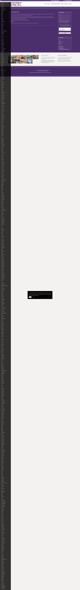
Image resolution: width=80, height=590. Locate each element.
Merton (2, 421)
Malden (2, 407)
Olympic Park (2, 458)
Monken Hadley (3, 432)
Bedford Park (2, 51)
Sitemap (50, 72)
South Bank (2, 499)
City (1, 136)
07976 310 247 (56, 0)
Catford (2, 114)
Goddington (2, 259)
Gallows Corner (3, 254)
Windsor (2, 581)
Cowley (2, 154)
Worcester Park (3, 588)
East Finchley (2, 199)
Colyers (2, 147)
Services (31, 72)
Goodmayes (2, 262)
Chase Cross (2, 121)
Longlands (2, 399)
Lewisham (2, 385)
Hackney (2, 273)
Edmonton (2, 207)
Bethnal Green (3, 62)
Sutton (2, 522)
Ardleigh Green (3, 21)
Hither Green (2, 329)
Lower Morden (3, 403)
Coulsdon (2, 151)
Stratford (2, 518)
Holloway (2, 333)
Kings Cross (2, 366)
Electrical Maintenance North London (37, 72)
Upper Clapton (3, 548)
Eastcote (2, 203)
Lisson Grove (2, 391)
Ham (1, 281)
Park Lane (2, 462)
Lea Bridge (2, 380)
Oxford (2, 459)
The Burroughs (3, 529)
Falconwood (2, 229)
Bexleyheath (2, 65)
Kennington (2, 354)
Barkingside (2, 32)
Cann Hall (2, 107)
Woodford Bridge (3, 585)
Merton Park (2, 422)
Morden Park (2, 436)
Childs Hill (2, 128)
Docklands (2, 184)
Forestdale (2, 243)
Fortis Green (2, 244)
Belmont (2, 55)
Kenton (2, 359)
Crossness (2, 166)
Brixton (2, 88)
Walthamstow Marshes (4, 559)
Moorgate (2, 433)
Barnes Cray (2, 36)
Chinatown (2, 129)
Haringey (2, 295)
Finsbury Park (2, 236)
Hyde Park (2, 344)
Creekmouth (2, 159)
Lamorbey (2, 377)
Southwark (2, 510)
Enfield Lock (2, 221)
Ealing (2, 191)
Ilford (2, 347)
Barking (2, 29)
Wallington (2, 555)
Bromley (2, 91)
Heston (2, 322)
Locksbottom (2, 395)
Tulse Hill (2, 544)
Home (29, 72)
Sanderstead (2, 485)
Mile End (2, 425)
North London (3, 451)
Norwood (2, 454)
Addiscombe (2, 7)
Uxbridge (2, 551)
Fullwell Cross (2, 251)
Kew (1, 362)
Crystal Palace (2, 170)
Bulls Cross (2, 99)
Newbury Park (2, 444)
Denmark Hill (2, 181)
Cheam (2, 122)
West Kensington (3, 573)
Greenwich (2, 269)
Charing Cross (2, 118)
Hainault (2, 280)
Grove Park (2, 270)
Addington (2, 6)
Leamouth (2, 381)
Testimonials (45, 72)
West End (2, 569)
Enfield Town (2, 222)
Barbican (2, 28)
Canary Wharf (2, 106)
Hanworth (2, 292)
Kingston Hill (2, 369)
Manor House (2, 410)
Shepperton (2, 492)
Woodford (2, 584)
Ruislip (2, 484)
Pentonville (2, 466)
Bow (1, 80)
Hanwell (2, 291)
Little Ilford (2, 392)
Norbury (2, 448)
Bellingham (2, 54)
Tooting (2, 536)
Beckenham (2, 44)
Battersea (2, 40)
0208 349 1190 (69, 0)
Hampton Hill (2, 288)
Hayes (2, 314)
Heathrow (2, 317)
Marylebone (2, 417)
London (2, 396)
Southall (2, 507)
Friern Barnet (2, 247)
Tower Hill (2, 540)
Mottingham (2, 440)
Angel (2, 17)
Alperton (2, 14)
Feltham (2, 232)
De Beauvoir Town (3, 180)
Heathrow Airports (3, 318)
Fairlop (2, 228)
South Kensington (3, 503)
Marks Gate (2, 414)
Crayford (2, 158)
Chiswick (2, 133)
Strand (2, 517)
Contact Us (48, 72)
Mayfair (2, 418)
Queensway (2, 477)
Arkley (2, 22)
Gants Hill (2, 255)
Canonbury (2, 110)
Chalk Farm (2, 117)
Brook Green (2, 96)
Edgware (2, 206)
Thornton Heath (3, 532)
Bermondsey (2, 59)
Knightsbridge (2, 373)
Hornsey (2, 340)
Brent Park (2, 84)
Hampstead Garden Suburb (4, 285)
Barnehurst (2, 33)
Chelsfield (2, 125)
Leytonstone (2, 388)
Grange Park (2, 266)
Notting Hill (2, 455)
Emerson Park (2, 217)
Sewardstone (2, 488)
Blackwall (2, 73)
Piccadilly (2, 469)
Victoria (2, 554)
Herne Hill (2, 321)
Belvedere (2, 58)
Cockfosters (2, 140)
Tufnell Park (2, 543)
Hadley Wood (2, 277)
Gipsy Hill (2, 258)
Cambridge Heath (3, 103)
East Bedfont (2, 196)
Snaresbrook (2, 496)
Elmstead (2, 214)
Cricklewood (2, 162)
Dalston (2, 177)
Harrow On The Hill (3, 307)
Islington (2, 351)
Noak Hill (2, 447)
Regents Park (2, 481)
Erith (1, 225)
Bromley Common (3, 92)
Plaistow (2, 473)
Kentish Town (2, 358)
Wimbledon (2, 580)
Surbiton (2, 521)
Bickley (2, 66)
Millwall (2, 429)
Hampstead (2, 284)
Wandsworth (2, 562)
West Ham (2, 570)
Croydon (2, 169)
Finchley (2, 233)
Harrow (2, 306)
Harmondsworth (3, 299)
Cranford (2, 155)
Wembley (2, 566)
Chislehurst (2, 132)
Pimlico (2, 470)
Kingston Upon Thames (4, 370)
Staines (2, 514)
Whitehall (2, 577)
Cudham (2, 173)
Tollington (2, 533)
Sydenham (2, 525)
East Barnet (2, 195)
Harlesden (2, 296)
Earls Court (2, 192)
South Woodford (3, 506)
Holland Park (2, 332)
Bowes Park (2, 81)
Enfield (2, 218)
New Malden (2, 443)
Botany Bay (2, 77)
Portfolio (42, 72)
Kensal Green (2, 355)
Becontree (2, 47)
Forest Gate (2, 240)
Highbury (2, 325)
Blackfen (2, 69)
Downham (2, 188)
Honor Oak (2, 336)
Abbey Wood (2, 3)
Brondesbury (2, 95)
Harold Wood (2, 303)
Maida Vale (2, 406)
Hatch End (2, 310)
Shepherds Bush (3, 491)
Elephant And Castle (3, 210)
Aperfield (2, 18)
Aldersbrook (2, 10)
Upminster (2, 547)
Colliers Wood (2, 144)
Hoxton (2, 343)
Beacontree (2, 43)
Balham (2, 25)
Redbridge (2, 480)
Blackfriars (2, 70)
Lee (1, 384)
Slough (2, 495)
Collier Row (2, 143)
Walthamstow (2, 558)
